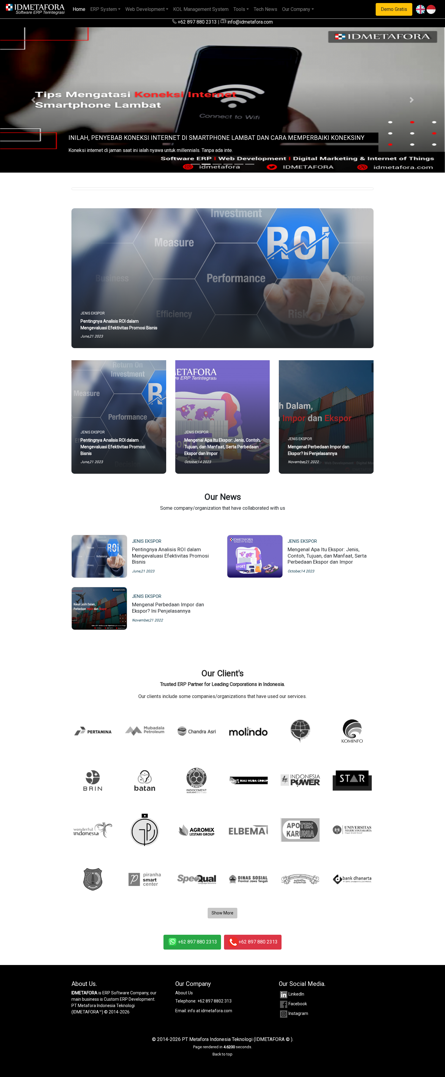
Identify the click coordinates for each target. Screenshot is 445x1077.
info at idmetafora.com (210, 1010)
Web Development (145, 9)
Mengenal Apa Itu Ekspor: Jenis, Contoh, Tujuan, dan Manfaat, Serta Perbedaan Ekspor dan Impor (327, 555)
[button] (33, 100)
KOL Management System (201, 9)
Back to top (222, 1054)
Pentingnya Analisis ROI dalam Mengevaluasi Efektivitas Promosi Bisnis (170, 555)
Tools (239, 9)
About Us (184, 992)
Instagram (298, 1013)
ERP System (103, 9)
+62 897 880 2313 (196, 22)
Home (80, 9)
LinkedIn (296, 994)
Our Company (296, 9)
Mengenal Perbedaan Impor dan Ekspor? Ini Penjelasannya (168, 607)
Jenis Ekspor (146, 541)
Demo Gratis (394, 9)
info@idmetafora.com (249, 22)
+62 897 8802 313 (214, 1001)
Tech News (265, 9)
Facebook (297, 1003)
